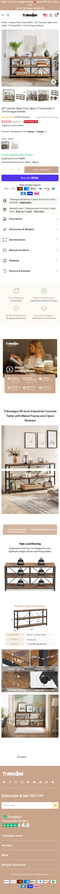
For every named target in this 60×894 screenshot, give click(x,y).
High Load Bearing (16, 530)
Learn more (25, 202)
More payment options (30, 185)
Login (29, 211)
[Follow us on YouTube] (34, 782)
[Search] (8, 15)
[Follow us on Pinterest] (28, 782)
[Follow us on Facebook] (10, 782)
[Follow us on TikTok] (40, 782)
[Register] (55, 805)
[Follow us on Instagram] (22, 782)
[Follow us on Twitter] (16, 782)
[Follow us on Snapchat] (52, 782)
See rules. (39, 211)
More (4, 855)
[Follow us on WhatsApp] (3, 782)
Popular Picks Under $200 (21, 22)
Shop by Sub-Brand (13, 864)
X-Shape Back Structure (43, 530)
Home (4, 22)
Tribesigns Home (12, 835)
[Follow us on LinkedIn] (46, 782)
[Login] (50, 15)
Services (6, 845)
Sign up (20, 211)
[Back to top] (54, 874)
